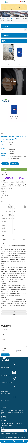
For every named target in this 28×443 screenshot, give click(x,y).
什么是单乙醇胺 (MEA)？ (7, 425)
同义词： (3, 155)
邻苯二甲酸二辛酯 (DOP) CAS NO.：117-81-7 (12, 423)
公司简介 (5, 172)
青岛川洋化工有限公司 (5, 400)
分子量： (3, 148)
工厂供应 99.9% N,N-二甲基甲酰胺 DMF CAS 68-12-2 (19, 60)
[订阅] (25, 431)
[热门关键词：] (25, 29)
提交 (5, 354)
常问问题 (5, 175)
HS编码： (3, 151)
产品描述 (5, 169)
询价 (6, 163)
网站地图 (23, 437)
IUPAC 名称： (4, 153)
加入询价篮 (14, 163)
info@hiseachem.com (14, 9)
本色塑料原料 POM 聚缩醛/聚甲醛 (8, 60)
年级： (2, 144)
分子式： (3, 146)
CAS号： (3, 141)
